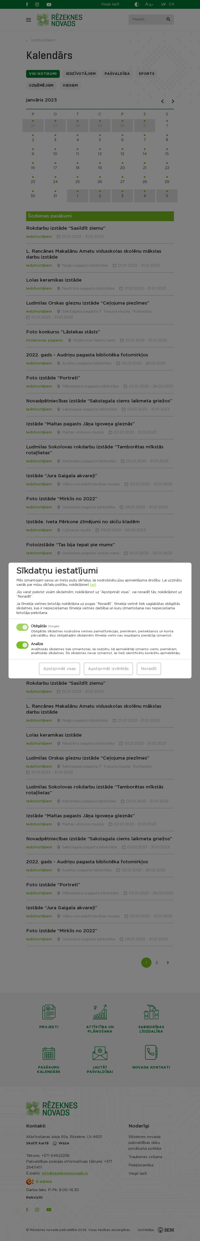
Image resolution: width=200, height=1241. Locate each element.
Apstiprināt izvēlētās (108, 669)
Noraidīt (149, 669)
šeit (93, 585)
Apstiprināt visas (59, 669)
